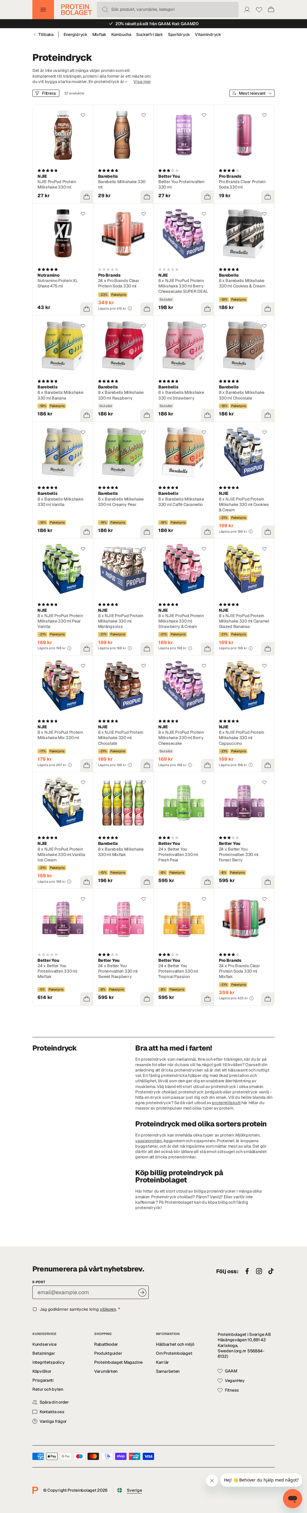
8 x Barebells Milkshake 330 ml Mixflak (121, 851)
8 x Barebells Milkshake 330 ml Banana (60, 395)
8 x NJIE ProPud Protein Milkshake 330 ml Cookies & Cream (244, 504)
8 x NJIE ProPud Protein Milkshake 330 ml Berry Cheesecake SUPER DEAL (183, 286)
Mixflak (99, 34)
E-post (38, 1282)
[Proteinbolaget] (76, 9)
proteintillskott (226, 1102)
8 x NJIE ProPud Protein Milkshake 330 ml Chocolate (121, 738)
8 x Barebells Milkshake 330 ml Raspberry (121, 395)
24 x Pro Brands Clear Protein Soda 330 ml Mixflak (239, 971)
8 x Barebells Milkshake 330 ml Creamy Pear (121, 501)
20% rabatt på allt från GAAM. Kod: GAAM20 (156, 23)
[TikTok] (271, 1271)
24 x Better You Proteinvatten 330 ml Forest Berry (239, 854)
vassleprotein (148, 1140)
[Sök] (105, 9)
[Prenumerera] (142, 1293)
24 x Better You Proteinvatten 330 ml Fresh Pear (178, 854)
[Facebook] (247, 1271)
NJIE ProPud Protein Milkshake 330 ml (56, 184)
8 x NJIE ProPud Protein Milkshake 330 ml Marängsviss (121, 621)
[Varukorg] (271, 9)
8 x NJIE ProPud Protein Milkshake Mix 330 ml (60, 735)
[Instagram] (259, 1271)
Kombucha (121, 34)
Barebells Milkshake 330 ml (122, 184)
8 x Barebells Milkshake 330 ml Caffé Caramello (181, 501)
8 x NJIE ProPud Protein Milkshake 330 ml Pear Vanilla (60, 621)
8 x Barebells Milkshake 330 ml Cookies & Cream (242, 283)
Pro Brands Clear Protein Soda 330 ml (242, 184)
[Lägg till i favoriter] (83, 115)
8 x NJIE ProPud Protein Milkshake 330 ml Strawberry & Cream (181, 621)
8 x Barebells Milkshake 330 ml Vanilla (60, 501)
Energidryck (76, 34)
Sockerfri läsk (149, 34)
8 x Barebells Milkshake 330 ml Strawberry (181, 395)
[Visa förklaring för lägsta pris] (129, 308)
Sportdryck (179, 34)
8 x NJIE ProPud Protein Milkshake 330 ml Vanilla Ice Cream (61, 854)
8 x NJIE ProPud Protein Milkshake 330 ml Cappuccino (241, 738)
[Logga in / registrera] (247, 9)
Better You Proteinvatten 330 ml (181, 184)
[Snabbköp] (86, 197)
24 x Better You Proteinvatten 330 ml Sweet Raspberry (118, 971)
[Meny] (43, 9)
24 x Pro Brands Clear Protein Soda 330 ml (118, 283)
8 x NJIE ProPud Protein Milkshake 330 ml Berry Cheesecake (181, 738)
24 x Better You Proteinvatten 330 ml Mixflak (57, 971)
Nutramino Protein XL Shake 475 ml (57, 283)
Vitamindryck (208, 34)
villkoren (108, 1309)
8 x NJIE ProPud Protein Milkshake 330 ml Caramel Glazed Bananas (244, 621)
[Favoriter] (259, 9)
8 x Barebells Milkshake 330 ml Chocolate (242, 395)
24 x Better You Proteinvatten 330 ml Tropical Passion (178, 971)
